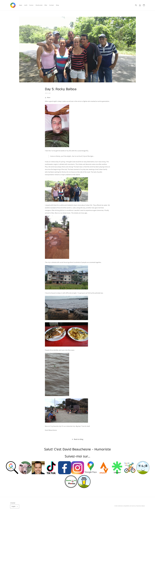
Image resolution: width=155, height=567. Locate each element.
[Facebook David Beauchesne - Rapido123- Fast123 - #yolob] (64, 474)
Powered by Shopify (140, 505)
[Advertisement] (54, 540)
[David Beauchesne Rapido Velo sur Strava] (103, 474)
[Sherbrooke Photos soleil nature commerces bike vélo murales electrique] (71, 488)
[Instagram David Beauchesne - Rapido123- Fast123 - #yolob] (77, 474)
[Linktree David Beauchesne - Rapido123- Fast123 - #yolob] (116, 474)
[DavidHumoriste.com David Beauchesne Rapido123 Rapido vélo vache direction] (25, 474)
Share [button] (48, 97)
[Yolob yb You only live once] (142, 474)
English (13, 506)
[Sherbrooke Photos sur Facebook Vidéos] (38, 474)
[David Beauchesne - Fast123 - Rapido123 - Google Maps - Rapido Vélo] (90, 474)
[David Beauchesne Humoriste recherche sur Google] (12, 474)
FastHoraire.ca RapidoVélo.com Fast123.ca (127, 505)
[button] (136, 5)
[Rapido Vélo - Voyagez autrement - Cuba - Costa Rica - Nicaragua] (129, 474)
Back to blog (78, 439)
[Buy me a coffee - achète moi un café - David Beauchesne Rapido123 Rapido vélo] (84, 488)
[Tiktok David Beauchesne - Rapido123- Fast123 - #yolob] (51, 474)
